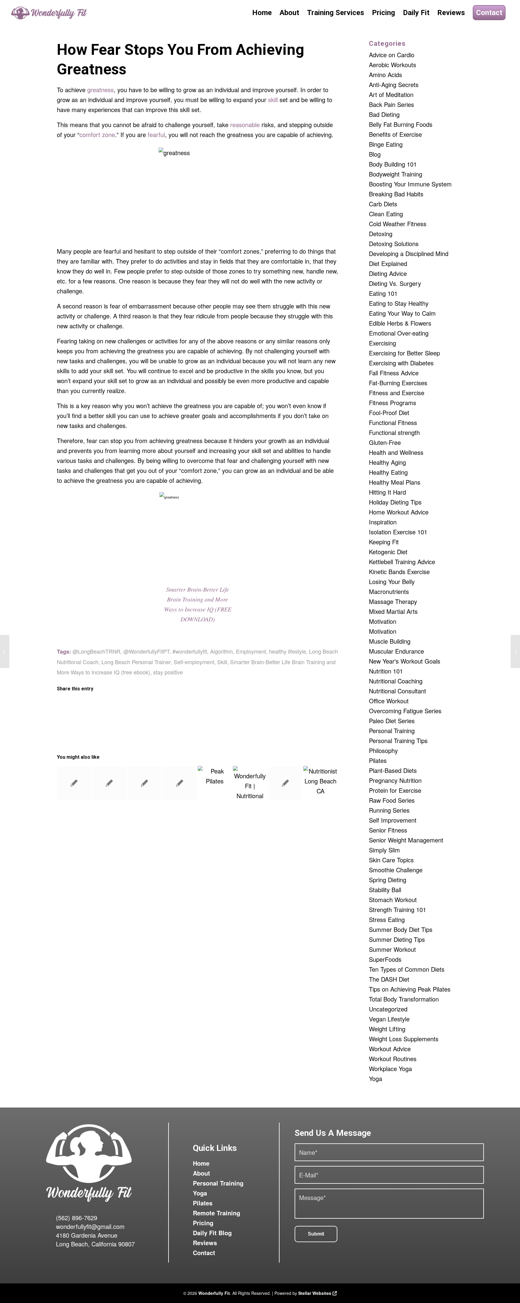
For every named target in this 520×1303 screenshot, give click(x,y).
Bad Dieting (384, 114)
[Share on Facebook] (92, 707)
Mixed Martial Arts (393, 611)
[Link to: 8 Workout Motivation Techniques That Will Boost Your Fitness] (320, 783)
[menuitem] (262, 13)
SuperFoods (385, 959)
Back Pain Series (391, 104)
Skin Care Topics (391, 859)
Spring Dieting (387, 879)
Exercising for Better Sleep (404, 352)
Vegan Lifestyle (389, 1018)
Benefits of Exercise (395, 134)
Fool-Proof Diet (389, 412)
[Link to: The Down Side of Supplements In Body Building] (144, 783)
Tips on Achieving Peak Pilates (409, 989)
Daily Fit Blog (212, 1232)
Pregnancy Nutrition (395, 780)
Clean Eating (386, 213)
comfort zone (97, 134)
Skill (222, 662)
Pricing (203, 1222)
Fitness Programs (392, 402)
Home (201, 1163)
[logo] (50, 13)
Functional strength (394, 432)
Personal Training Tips (398, 740)
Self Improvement (392, 820)
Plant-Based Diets (393, 770)
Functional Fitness (393, 422)
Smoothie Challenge (395, 869)
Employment (251, 651)
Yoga (375, 1078)
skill (273, 99)
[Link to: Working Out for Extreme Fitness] (109, 783)
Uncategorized (388, 1009)
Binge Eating (386, 144)
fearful (156, 134)
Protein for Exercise (395, 790)
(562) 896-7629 (76, 1217)
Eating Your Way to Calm (402, 313)
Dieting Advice (388, 273)
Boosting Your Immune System (410, 184)
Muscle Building (389, 641)
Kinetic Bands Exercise (399, 571)
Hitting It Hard (387, 492)
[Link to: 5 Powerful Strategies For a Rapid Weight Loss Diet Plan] (179, 783)
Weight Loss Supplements (403, 1038)
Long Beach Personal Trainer (136, 662)
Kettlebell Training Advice (402, 561)
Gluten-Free (385, 442)
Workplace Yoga (390, 1068)
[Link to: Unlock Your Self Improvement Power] (74, 783)
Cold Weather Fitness (397, 223)
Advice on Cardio (391, 54)
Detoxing (380, 233)
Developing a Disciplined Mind (408, 253)
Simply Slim (384, 849)
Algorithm (221, 651)
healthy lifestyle (287, 651)
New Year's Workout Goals (404, 661)
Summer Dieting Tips (397, 939)
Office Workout (389, 700)
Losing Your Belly (392, 581)
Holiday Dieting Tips (395, 502)
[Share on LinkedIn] (233, 707)
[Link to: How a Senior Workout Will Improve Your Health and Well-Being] (215, 783)
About (201, 1173)
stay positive (168, 672)
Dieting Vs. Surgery (395, 283)
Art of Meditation (391, 94)
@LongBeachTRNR (96, 651)
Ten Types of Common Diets (406, 969)
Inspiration (383, 521)
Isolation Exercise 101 (398, 531)
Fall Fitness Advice (394, 372)
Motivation (382, 621)
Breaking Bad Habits (396, 193)
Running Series (389, 810)
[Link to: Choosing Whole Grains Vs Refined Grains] (250, 783)
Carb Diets (383, 203)
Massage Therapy (393, 601)
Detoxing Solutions (394, 243)
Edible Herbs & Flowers (400, 323)
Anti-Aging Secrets (394, 84)
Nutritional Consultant (397, 690)
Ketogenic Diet (388, 551)
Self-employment (194, 662)
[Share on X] (162, 707)
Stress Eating (387, 919)
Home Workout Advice (399, 512)
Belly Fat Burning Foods (400, 124)
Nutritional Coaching (395, 680)
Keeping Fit (384, 541)
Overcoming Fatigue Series (405, 710)
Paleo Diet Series (392, 720)
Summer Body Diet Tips (400, 929)
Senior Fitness (388, 830)
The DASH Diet (389, 979)
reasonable (245, 124)
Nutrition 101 (386, 671)
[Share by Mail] (303, 707)
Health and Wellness (396, 452)
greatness (100, 89)
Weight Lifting (387, 1028)
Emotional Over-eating (399, 333)
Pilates (378, 760)
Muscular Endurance (396, 651)
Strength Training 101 (397, 909)
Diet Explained (388, 263)
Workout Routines (392, 1058)
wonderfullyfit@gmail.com (90, 1226)
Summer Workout (392, 949)
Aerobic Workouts (392, 64)
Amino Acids (385, 74)
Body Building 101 (393, 164)
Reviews (205, 1242)
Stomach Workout (393, 899)
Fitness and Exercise (396, 392)
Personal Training (392, 730)
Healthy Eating (388, 472)
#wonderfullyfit (189, 651)
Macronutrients (389, 591)
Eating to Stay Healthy (399, 303)
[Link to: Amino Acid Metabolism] (285, 783)
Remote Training (216, 1212)
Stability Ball (385, 889)
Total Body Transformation (404, 999)
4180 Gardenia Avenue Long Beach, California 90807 (95, 1239)
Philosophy (383, 750)
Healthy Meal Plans (394, 482)
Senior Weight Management (406, 840)
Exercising (382, 343)
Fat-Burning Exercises (398, 382)
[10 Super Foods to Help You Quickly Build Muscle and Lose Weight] (4, 651)
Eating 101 (383, 293)
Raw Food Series (392, 800)
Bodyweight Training (395, 174)
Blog (375, 154)
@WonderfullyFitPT (146, 651)
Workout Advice (390, 1048)
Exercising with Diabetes (401, 362)
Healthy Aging (387, 462)
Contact (204, 1252)
